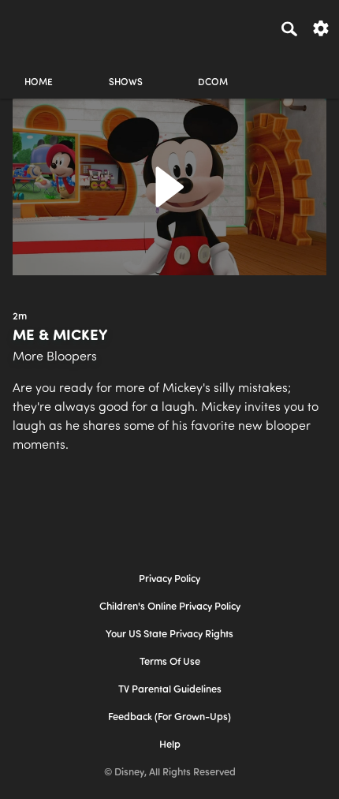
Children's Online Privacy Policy (169, 607)
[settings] (321, 27)
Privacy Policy (169, 579)
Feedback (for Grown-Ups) (169, 717)
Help (170, 745)
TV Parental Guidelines (170, 690)
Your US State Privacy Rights (169, 634)
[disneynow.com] (40, 26)
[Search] (289, 28)
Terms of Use (170, 662)
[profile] (300, 69)
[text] (20, 317)
